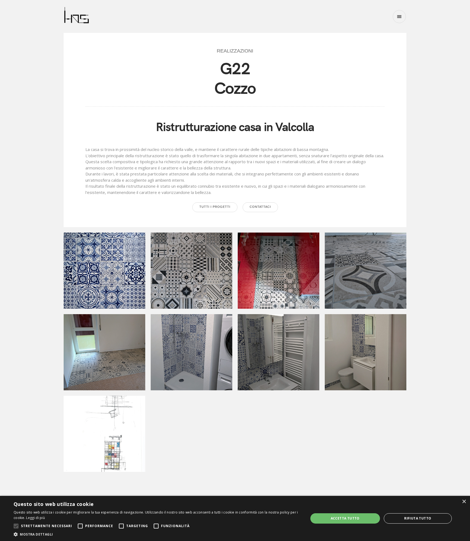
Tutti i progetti (214, 206)
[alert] (235, 518)
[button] (157, 534)
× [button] (464, 502)
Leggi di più (35, 517)
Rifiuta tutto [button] (417, 518)
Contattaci (260, 206)
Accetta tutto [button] (345, 518)
